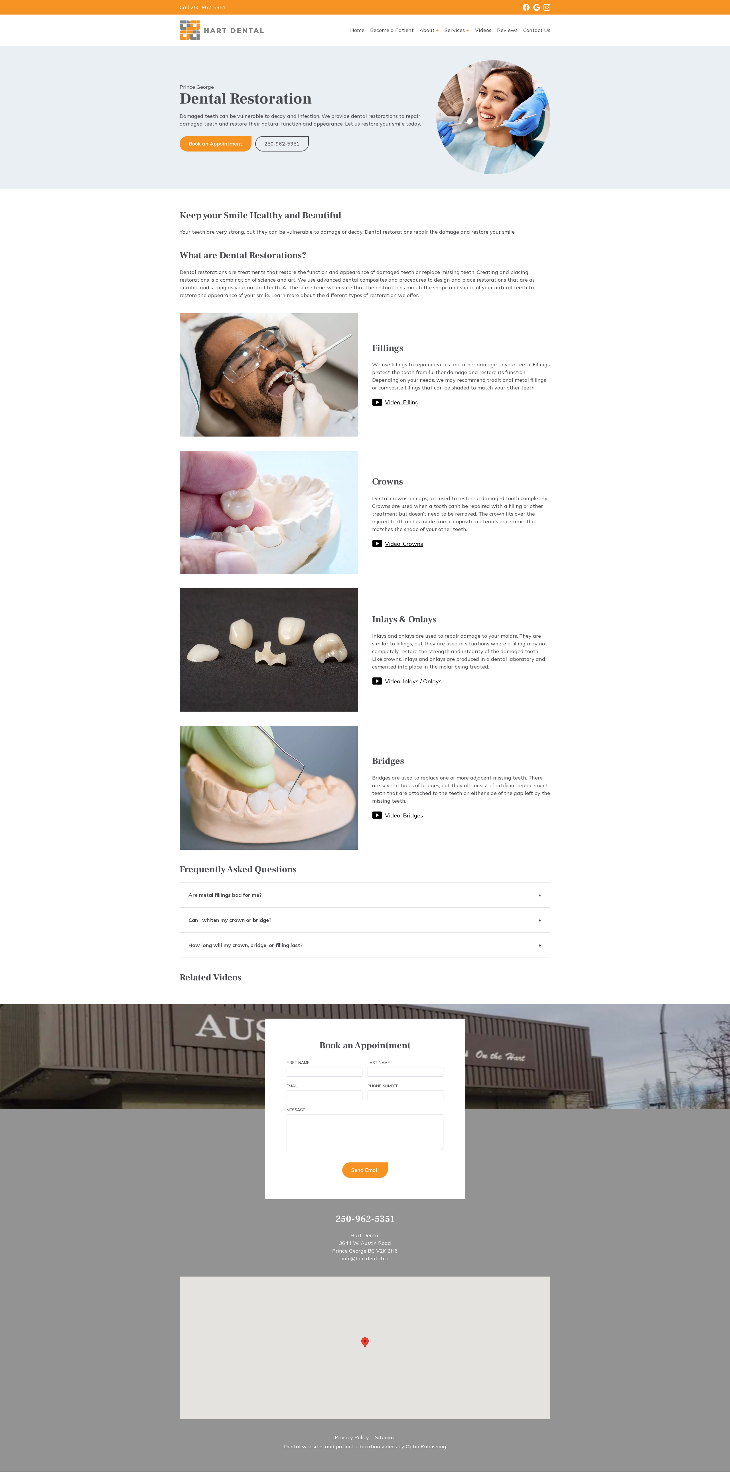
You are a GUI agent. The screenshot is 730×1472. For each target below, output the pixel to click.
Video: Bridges (404, 815)
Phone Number (383, 1086)
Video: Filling (402, 402)
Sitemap (385, 1437)
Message (296, 1109)
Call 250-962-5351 (203, 7)
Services (455, 30)
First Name (298, 1062)
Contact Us (536, 30)
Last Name (379, 1062)
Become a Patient (392, 30)
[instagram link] (545, 7)
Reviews (507, 30)
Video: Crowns (404, 543)
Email (292, 1086)
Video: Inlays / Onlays (413, 681)
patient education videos (366, 1446)
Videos (483, 30)
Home (357, 30)
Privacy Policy (352, 1437)
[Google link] (535, 7)
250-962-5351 (282, 143)
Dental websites (304, 1446)
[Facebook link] (523, 7)
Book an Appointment (215, 143)
